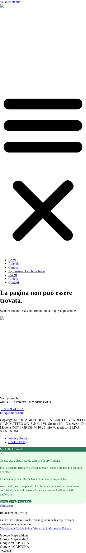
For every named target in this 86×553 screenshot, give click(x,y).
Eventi (12, 275)
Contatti (13, 282)
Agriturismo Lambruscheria (26, 271)
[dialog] (43, 475)
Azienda (13, 263)
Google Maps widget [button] (14, 535)
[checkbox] (43, 539)
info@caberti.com (12, 413)
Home (12, 260)
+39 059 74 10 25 (12, 409)
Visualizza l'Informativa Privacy (52, 528)
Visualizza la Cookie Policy (16, 528)
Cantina (13, 267)
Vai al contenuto (10, 2)
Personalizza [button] (24, 501)
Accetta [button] (4, 501)
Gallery (13, 278)
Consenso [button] (6, 505)
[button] (43, 168)
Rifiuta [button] (13, 501)
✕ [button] (1, 453)
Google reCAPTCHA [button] (14, 543)
